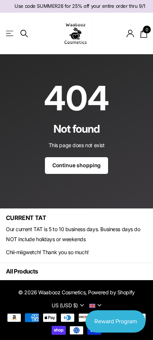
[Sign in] (130, 33)
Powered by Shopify (111, 292)
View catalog (10, 33)
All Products (22, 271)
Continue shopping (76, 165)
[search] (24, 33)
